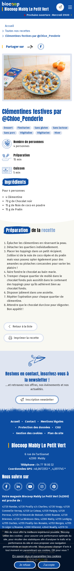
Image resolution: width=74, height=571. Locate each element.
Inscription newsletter (39, 399)
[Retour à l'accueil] (10, 4)
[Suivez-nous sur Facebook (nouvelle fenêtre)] (6, 486)
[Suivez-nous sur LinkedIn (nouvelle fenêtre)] (18, 486)
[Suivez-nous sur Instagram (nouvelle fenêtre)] (42, 486)
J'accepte (49, 564)
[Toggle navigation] (70, 8)
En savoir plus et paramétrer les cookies (36, 556)
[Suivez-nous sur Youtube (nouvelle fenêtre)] (30, 486)
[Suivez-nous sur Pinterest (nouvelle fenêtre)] (54, 486)
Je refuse (24, 564)
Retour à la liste (22, 326)
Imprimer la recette (26, 337)
